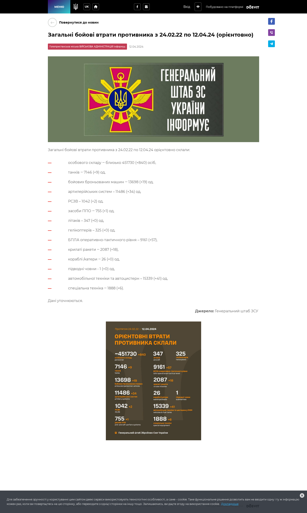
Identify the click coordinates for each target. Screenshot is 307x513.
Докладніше (229, 504)
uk (87, 6)
